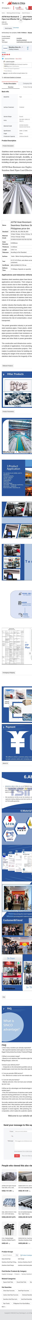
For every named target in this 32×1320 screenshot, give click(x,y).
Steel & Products (26, 13)
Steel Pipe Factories (23, 1290)
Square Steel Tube (8, 1282)
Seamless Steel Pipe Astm (10, 1299)
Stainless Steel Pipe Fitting (9, 1262)
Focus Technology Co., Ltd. (22, 1313)
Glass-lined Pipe (6, 1259)
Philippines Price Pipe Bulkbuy (21, 1303)
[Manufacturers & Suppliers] (16, 3)
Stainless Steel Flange (8, 1265)
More (3, 1307)
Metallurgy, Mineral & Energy (13, 13)
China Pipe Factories (8, 1290)
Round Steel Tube (21, 1282)
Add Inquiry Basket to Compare (12, 77)
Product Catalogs (27, 1255)
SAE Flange (21, 1259)
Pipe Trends (6, 1303)
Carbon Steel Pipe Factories (10, 1295)
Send (17, 1156)
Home (3, 13)
